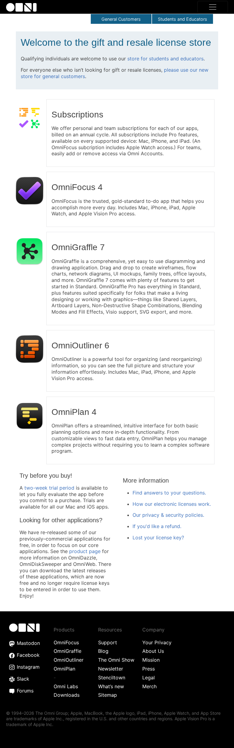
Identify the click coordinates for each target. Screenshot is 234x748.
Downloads (67, 695)
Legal (148, 677)
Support (107, 642)
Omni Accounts (144, 153)
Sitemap (107, 695)
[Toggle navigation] (212, 7)
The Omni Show (116, 660)
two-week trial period (49, 488)
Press (148, 669)
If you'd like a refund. (157, 526)
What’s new (111, 686)
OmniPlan (64, 669)
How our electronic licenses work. (172, 504)
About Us (153, 651)
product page (85, 551)
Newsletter (110, 669)
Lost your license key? (158, 537)
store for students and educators (165, 59)
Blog (103, 651)
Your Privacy (157, 642)
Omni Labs (66, 686)
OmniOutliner (68, 660)
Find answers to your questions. (169, 493)
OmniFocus (66, 642)
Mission (151, 660)
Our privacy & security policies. (168, 515)
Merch (149, 686)
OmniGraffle (67, 651)
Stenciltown (111, 677)
